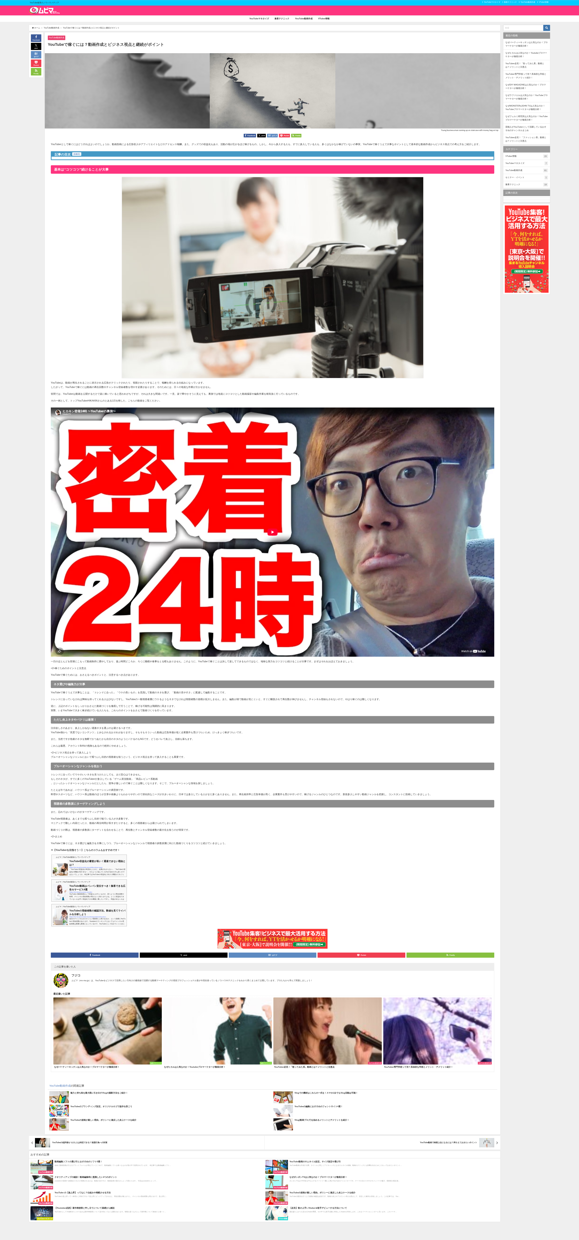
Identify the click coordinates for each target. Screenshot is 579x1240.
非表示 (76, 154)
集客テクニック (510, 2)
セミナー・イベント (526, 177)
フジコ (76, 975)
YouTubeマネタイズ (492, 2)
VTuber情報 (544, 2)
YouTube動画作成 (527, 2)
